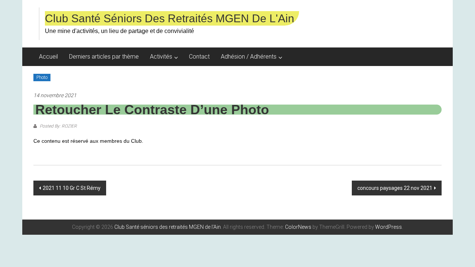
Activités (161, 56)
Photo (42, 77)
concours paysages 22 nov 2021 (394, 188)
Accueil (48, 56)
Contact (199, 56)
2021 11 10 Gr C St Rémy (72, 188)
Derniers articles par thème (104, 56)
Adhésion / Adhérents (248, 56)
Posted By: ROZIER (58, 126)
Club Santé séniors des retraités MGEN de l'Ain (169, 18)
